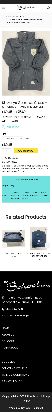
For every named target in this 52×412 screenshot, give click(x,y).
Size (4, 134)
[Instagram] (26, 2)
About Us (8, 334)
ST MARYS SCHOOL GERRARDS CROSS (24, 19)
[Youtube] (30, 2)
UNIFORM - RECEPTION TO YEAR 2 (34, 168)
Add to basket (26, 150)
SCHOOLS (18, 16)
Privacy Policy (12, 381)
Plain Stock (10, 347)
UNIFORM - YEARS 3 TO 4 (13, 171)
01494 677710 (14, 309)
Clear (27, 139)
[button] (4, 245)
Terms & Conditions (15, 375)
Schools (8, 341)
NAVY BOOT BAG (13, 253)
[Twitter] (22, 2)
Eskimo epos (34, 408)
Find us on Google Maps (15, 315)
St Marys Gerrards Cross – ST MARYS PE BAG (38, 254)
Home (8, 16)
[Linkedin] (34, 2)
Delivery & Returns (14, 368)
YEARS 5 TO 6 (12, 22)
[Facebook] (17, 2)
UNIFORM (25, 22)
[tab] (26, 179)
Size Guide (13, 127)
